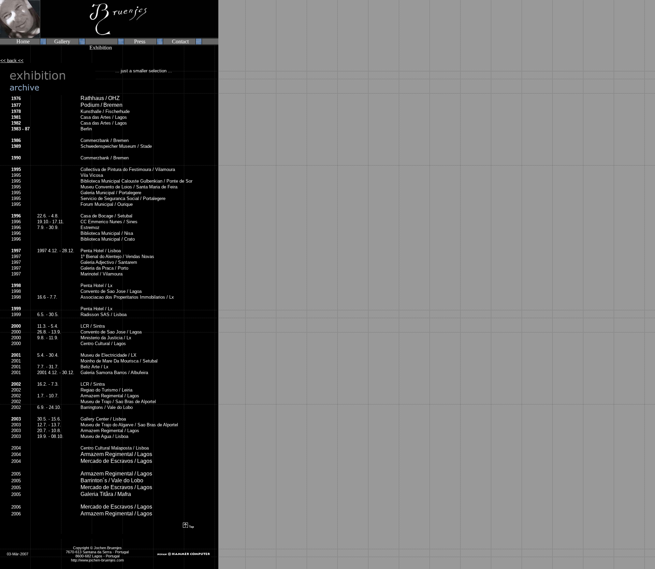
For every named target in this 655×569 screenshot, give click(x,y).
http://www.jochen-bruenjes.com (97, 560)
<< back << (12, 60)
